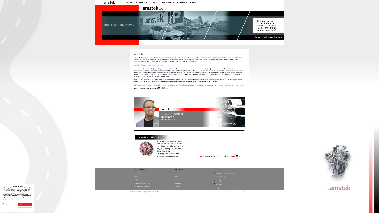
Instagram (218, 188)
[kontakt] (214, 177)
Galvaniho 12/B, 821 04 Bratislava (225, 173)
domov (130, 2)
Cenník (176, 176)
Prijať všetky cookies (25, 205)
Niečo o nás (177, 183)
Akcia (175, 173)
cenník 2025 (142, 2)
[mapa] (214, 173)
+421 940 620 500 (221, 177)
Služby (176, 180)
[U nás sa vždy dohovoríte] (160, 159)
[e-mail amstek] (215, 181)
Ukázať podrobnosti (7, 203)
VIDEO (193, 2)
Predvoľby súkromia (135, 192)
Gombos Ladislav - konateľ (142, 186)
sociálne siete (168, 2)
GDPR (137, 176)
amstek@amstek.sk (221, 181)
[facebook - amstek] (214, 184)
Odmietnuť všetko (25, 209)
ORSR (137, 180)
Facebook (218, 184)
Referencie (177, 186)
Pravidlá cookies (139, 173)
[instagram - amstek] (214, 188)
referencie (182, 2)
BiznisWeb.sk (244, 192)
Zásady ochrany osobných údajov (151, 192)
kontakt (155, 2)
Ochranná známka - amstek (142, 183)
